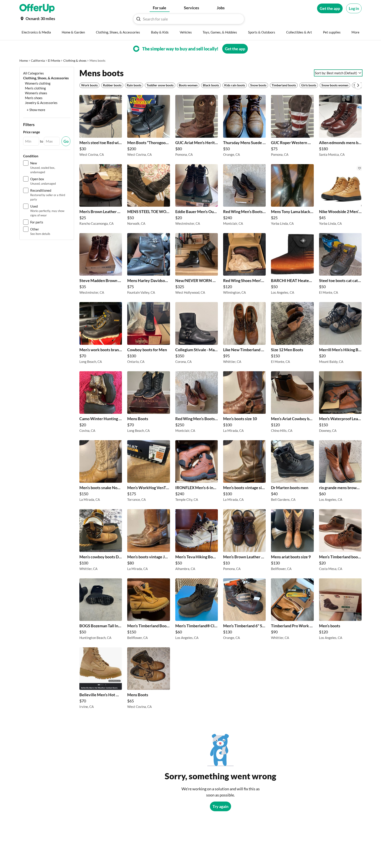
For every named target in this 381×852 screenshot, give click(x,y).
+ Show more (36, 110)
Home (23, 60)
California (38, 60)
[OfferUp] (37, 8)
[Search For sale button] (138, 19)
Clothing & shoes (74, 60)
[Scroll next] (358, 85)
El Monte (54, 60)
